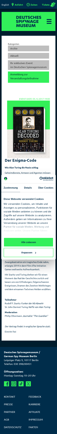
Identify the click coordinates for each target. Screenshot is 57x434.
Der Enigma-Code (20, 160)
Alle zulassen (28, 242)
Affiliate (34, 411)
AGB (6, 419)
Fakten (33, 427)
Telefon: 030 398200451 (18, 363)
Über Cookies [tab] (45, 187)
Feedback (35, 396)
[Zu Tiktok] (21, 383)
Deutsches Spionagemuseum (28, 21)
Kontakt (9, 396)
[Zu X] (28, 383)
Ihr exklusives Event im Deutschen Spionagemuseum (28, 65)
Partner (9, 411)
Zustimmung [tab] (11, 187)
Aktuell (14, 55)
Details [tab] (28, 187)
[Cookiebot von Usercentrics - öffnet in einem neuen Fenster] (40, 179)
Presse (8, 404)
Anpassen (26, 252)
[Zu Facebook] (6, 383)
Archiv (13, 48)
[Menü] (49, 21)
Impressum (36, 419)
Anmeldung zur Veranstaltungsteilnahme (24, 76)
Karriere (34, 404)
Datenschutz (12, 427)
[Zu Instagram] (13, 383)
